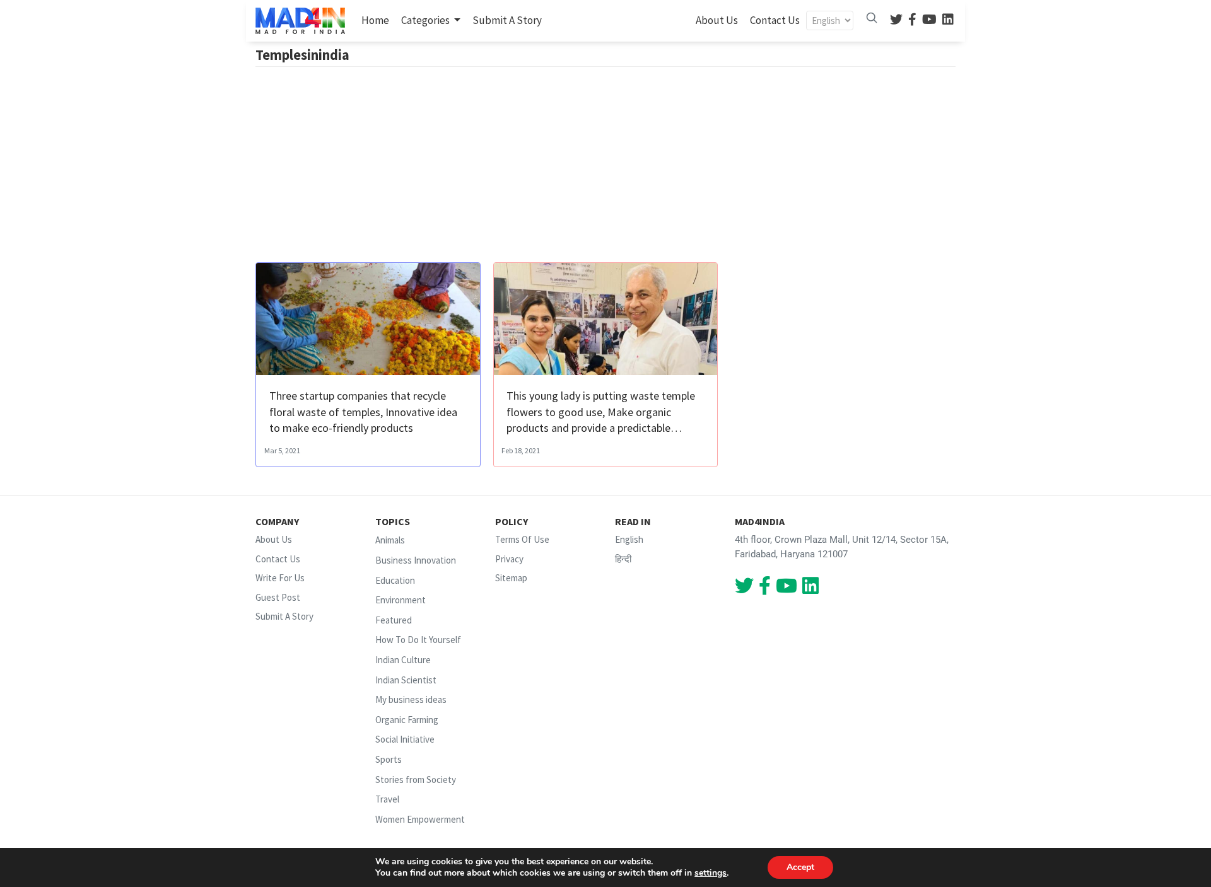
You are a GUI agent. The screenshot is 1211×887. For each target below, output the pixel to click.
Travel (387, 799)
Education (395, 580)
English (629, 539)
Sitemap (511, 578)
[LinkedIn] (948, 20)
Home (377, 20)
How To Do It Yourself (418, 640)
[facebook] (912, 20)
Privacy (509, 559)
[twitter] (896, 20)
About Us (717, 20)
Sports (388, 759)
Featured (393, 620)
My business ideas (411, 699)
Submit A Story (507, 20)
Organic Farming (406, 720)
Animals (390, 540)
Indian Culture (403, 660)
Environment (400, 600)
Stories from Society (415, 780)
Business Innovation (415, 560)
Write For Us (280, 578)
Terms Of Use (522, 539)
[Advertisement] (605, 167)
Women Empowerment (420, 819)
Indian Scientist (405, 680)
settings (710, 873)
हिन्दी (623, 559)
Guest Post (277, 597)
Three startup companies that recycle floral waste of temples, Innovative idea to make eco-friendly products (363, 411)
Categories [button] (426, 20)
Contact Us (775, 20)
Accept (800, 867)
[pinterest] (929, 20)
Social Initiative (405, 740)
